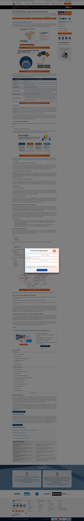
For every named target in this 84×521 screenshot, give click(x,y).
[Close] (58, 249)
